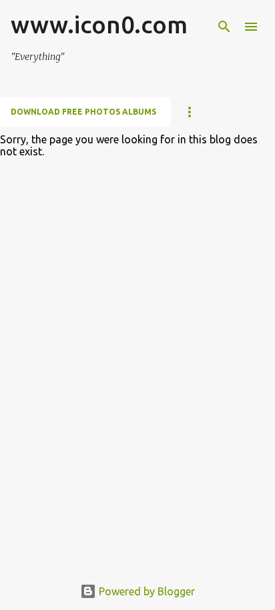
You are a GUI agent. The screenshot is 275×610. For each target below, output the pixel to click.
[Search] (224, 27)
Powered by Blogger (145, 591)
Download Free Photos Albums (83, 111)
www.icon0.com (99, 24)
